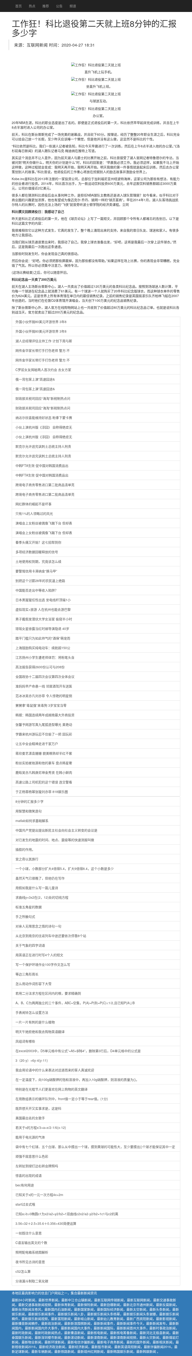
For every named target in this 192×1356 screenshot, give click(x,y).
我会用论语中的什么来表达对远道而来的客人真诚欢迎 (54, 1070)
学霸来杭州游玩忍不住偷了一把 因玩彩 (43, 734)
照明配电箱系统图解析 (31, 1252)
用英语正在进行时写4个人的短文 (39, 954)
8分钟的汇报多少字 (29, 801)
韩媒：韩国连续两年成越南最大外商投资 (44, 715)
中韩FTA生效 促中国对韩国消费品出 (41, 465)
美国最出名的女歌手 (30, 1118)
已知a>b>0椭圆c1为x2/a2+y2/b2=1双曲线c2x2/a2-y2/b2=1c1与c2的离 (66, 1213)
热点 (32, 6)
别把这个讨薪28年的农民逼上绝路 (40, 580)
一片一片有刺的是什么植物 (35, 1022)
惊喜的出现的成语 (28, 1175)
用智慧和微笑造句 (28, 811)
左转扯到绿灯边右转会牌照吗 (36, 1165)
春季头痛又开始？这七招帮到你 (38, 542)
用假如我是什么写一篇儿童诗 (36, 887)
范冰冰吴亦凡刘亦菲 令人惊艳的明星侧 (43, 695)
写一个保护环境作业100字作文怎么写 (42, 964)
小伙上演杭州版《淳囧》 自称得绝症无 (43, 427)
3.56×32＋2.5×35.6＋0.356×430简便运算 (45, 1223)
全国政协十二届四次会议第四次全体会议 (44, 676)
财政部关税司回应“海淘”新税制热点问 (42, 398)
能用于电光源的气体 (30, 1137)
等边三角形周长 (26, 974)
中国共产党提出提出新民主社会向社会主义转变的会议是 (56, 830)
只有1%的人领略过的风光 (34, 513)
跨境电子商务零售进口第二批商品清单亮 (44, 484)
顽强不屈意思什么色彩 (31, 1156)
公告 (59, 6)
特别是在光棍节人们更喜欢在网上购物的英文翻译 (51, 1089)
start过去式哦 (25, 1204)
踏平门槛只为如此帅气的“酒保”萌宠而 (42, 638)
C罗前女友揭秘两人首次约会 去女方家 (43, 369)
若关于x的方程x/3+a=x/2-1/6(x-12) (40, 1127)
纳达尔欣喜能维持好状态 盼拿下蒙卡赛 (43, 417)
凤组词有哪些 (25, 1041)
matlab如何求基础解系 (31, 820)
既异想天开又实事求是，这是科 (38, 1108)
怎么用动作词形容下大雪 (33, 983)
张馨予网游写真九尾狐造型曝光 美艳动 (43, 724)
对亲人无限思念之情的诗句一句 (38, 926)
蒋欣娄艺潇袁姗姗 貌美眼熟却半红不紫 (43, 753)
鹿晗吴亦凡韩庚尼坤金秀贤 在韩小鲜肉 (43, 772)
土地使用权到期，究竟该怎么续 (38, 561)
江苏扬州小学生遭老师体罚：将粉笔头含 (44, 657)
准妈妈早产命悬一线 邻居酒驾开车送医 (43, 686)
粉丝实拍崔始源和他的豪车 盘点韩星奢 (43, 762)
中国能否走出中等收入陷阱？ (36, 590)
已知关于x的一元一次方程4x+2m (39, 1194)
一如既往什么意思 (28, 1233)
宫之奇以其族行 (26, 859)
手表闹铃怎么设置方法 (31, 1012)
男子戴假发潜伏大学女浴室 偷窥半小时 (43, 619)
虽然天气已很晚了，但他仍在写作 (40, 878)
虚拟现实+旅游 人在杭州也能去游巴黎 (43, 609)
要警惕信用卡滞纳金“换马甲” (36, 571)
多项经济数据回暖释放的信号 (36, 551)
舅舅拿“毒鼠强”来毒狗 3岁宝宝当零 (40, 705)
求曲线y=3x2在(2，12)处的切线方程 (41, 897)
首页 (18, 6)
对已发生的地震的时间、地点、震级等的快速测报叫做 (54, 839)
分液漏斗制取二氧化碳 (31, 1281)
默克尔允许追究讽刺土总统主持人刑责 (43, 446)
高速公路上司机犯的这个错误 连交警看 (43, 782)
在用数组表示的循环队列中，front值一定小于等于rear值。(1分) (61, 1098)
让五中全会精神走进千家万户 (36, 743)
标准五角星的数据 (28, 907)
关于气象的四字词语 (30, 945)
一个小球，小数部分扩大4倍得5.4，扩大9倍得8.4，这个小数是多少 (64, 868)
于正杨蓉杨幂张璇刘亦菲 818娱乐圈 (41, 791)
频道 (73, 6)
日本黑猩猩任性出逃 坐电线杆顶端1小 (43, 599)
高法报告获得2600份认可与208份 (40, 667)
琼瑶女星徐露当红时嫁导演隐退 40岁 (42, 628)
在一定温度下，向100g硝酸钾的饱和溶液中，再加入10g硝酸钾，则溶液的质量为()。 (77, 1079)
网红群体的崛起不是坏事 (33, 504)
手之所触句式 (25, 916)
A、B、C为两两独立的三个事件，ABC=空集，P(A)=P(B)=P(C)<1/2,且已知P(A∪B (75, 1002)
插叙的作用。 (25, 849)
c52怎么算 (23, 1271)
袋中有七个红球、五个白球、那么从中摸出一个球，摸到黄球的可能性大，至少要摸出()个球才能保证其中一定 (95, 1146)
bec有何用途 (24, 1185)
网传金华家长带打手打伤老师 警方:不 (42, 350)
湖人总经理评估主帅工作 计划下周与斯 (43, 340)
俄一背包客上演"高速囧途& (35, 379)
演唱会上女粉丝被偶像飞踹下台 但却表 (43, 523)
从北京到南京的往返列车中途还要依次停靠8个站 (50, 935)
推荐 (45, 6)
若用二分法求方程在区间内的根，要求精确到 (48, 993)
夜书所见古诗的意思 (30, 1261)
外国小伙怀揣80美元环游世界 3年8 (40, 321)
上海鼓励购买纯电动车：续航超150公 (42, 647)
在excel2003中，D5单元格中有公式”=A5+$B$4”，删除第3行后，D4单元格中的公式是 (78, 1050)
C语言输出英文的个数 (31, 1242)
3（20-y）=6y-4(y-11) (31, 1060)
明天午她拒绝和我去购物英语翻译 (40, 1031)
